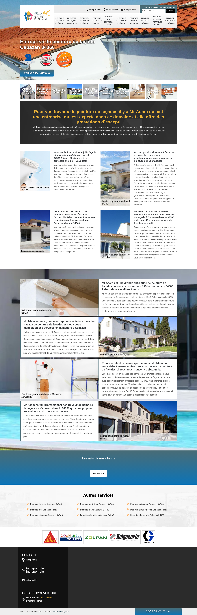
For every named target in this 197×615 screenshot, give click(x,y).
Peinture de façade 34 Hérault (59, 20)
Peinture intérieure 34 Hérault (170, 20)
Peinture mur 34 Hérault (134, 20)
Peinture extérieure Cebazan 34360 (147, 504)
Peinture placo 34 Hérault (145, 20)
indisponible (94, 9)
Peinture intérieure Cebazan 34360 (46, 515)
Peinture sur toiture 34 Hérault (108, 21)
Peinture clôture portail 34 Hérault (157, 21)
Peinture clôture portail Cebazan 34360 (148, 509)
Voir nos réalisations (37, 73)
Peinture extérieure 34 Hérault (121, 20)
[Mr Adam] (36, 15)
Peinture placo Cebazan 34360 (94, 509)
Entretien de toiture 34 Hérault (85, 20)
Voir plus (98, 473)
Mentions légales (61, 611)
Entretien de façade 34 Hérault (72, 20)
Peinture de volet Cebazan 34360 (46, 504)
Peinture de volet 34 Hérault (97, 20)
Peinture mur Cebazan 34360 (43, 509)
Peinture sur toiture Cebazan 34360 (97, 504)
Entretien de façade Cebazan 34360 (147, 515)
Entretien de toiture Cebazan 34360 (97, 515)
